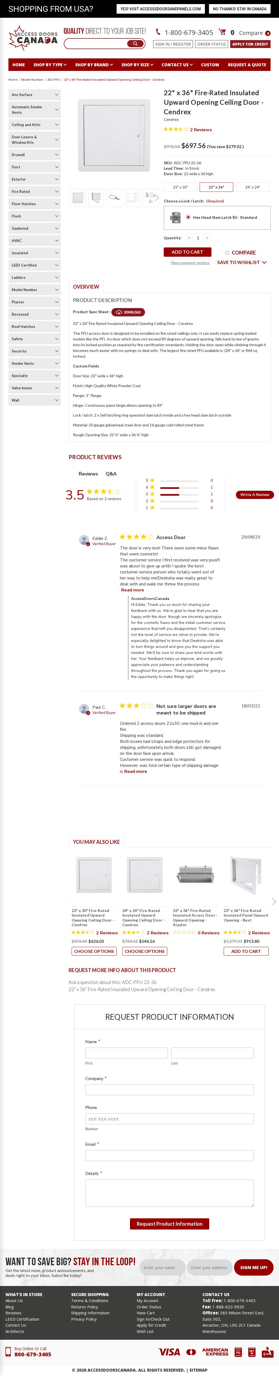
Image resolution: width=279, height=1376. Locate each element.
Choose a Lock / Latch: (194, 201)
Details (93, 1173)
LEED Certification (22, 1319)
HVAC (17, 240)
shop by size (135, 64)
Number (91, 1129)
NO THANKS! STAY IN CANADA (239, 9)
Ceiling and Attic (26, 124)
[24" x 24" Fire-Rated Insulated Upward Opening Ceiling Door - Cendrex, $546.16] (144, 875)
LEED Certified (24, 265)
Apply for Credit (151, 1325)
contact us (175, 64)
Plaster (18, 302)
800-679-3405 (32, 1354)
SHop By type (48, 64)
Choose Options (94, 951)
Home (19, 64)
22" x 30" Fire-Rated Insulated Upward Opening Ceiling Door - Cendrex (93, 917)
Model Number (24, 290)
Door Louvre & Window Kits (24, 140)
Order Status (211, 44)
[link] (179, 508)
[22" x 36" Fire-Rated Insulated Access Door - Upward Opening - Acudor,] (195, 875)
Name (92, 1041)
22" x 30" (180, 187)
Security (19, 351)
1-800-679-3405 (188, 32)
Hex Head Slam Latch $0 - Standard (225, 217)
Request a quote (247, 64)
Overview (86, 287)
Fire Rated (21, 191)
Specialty (20, 375)
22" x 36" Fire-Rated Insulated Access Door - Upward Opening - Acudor (195, 917)
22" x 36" (216, 187)
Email (92, 1144)
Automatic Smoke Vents (27, 110)
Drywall (18, 154)
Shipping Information (90, 1312)
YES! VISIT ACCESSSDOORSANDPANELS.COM (161, 9)
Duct (16, 167)
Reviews (13, 1312)
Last (174, 1063)
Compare (254, 33)
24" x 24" (252, 187)
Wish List (145, 1331)
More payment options (190, 262)
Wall (15, 400)
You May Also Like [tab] (96, 842)
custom (210, 64)
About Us (14, 1300)
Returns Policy (84, 1306)
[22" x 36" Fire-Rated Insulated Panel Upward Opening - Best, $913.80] (246, 875)
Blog (9, 1306)
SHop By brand (92, 64)
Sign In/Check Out (153, 1319)
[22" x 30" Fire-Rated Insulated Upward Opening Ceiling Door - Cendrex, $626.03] (94, 875)
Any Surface (22, 94)
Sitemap (198, 1370)
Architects (14, 1331)
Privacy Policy (84, 1319)
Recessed (20, 314)
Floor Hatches (24, 204)
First (88, 1063)
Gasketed (20, 228)
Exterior (19, 179)
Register (182, 44)
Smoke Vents (23, 363)
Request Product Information (169, 1224)
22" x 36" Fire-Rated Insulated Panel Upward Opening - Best (246, 915)
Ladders (19, 277)
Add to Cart (246, 951)
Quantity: (172, 237)
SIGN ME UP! (253, 1267)
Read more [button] (132, 590)
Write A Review (254, 494)
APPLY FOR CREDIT (250, 44)
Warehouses (214, 1331)
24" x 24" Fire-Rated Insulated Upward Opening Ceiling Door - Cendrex (143, 917)
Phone (91, 1107)
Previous (71, 198)
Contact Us (15, 1325)
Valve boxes (22, 388)
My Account (147, 1300)
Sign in (162, 44)
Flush (16, 216)
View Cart (146, 1312)
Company (95, 1078)
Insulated (20, 253)
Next (157, 198)
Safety (17, 339)
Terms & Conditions (89, 1300)
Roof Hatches (23, 326)
